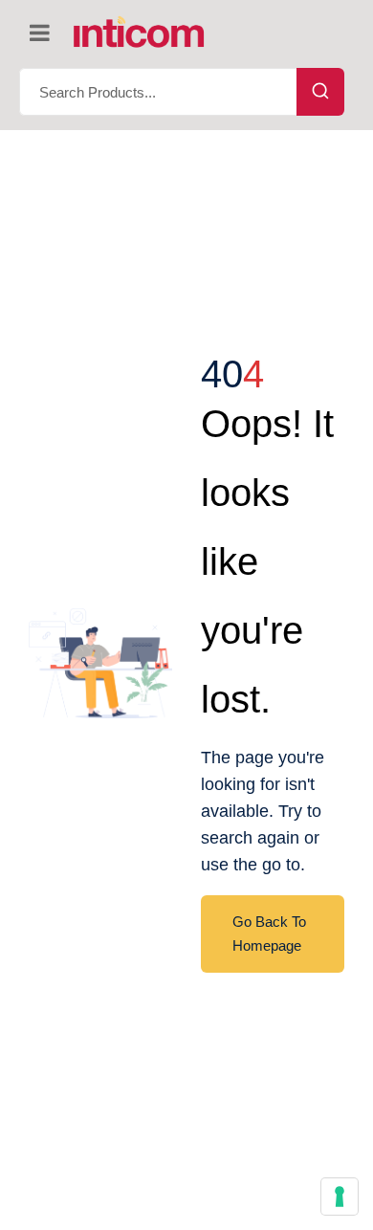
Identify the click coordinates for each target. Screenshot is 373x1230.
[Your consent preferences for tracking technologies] (339, 1196)
